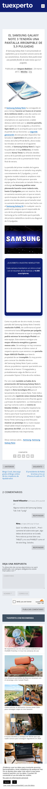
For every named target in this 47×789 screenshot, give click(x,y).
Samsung (27, 440)
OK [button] (15, 782)
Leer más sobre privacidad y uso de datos (19, 785)
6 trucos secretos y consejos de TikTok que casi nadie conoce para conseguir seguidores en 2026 (23, 738)
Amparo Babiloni (24, 69)
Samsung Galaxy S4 (14, 206)
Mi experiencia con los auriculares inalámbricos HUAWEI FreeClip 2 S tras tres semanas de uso (22, 650)
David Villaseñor (20, 501)
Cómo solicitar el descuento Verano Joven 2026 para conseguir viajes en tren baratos (22, 708)
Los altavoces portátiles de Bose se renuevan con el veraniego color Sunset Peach (23, 679)
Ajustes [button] (7, 782)
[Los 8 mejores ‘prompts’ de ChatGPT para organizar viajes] (24, 754)
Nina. (18, 523)
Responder (38, 515)
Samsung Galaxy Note (16, 108)
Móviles (24, 72)
